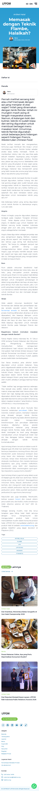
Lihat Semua (6, 571)
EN (31, 4)
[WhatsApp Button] (34, 786)
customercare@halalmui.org (12, 777)
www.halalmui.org (27, 525)
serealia (14, 310)
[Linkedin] (12, 725)
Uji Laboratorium (6, 765)
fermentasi (5, 310)
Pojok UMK (4, 744)
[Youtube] (16, 725)
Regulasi (3, 751)
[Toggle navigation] (35, 3)
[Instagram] (3, 725)
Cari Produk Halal (10, 719)
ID (27, 4)
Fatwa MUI (4, 749)
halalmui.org (7, 780)
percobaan (23, 410)
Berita (3, 651)
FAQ (2, 746)
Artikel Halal (5, 609)
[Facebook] (7, 725)
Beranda (3, 734)
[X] (21, 725)
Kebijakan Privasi (6, 753)
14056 (12, 774)
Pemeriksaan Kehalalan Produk (10, 762)
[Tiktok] (26, 725)
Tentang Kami (5, 736)
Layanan (3, 739)
